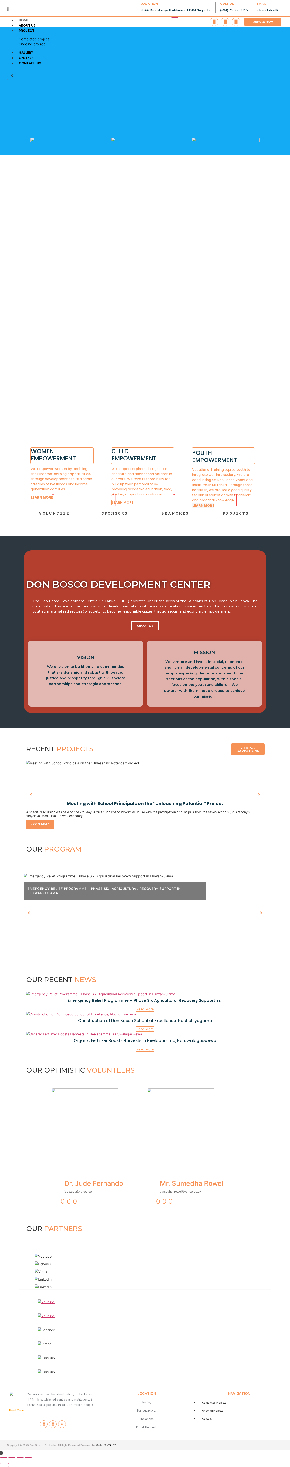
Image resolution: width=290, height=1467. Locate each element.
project (26, 30)
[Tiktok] (62, 1424)
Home (23, 20)
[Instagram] (53, 1424)
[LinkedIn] (75, 1201)
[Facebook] (62, 1201)
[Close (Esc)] (3, 1459)
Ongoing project (32, 44)
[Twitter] (68, 1201)
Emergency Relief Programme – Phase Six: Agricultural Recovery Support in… (145, 1000)
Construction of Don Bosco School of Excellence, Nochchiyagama (145, 1021)
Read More (40, 824)
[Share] (11, 1459)
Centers (26, 57)
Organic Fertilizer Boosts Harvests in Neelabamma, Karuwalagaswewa (145, 1040)
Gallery (26, 52)
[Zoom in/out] (28, 1459)
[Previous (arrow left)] (3, 1465)
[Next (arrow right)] (11, 1465)
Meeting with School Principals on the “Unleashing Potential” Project (145, 803)
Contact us (30, 63)
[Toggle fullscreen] (20, 1459)
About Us (27, 25)
